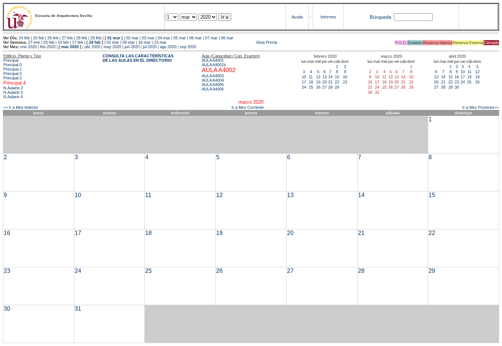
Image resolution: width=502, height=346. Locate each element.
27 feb (67, 38)
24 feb (24, 38)
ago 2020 (168, 46)
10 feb (63, 42)
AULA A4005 (213, 84)
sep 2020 (188, 46)
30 (457, 87)
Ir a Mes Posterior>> (480, 107)
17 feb (77, 42)
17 (304, 82)
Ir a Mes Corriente (248, 107)
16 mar (144, 42)
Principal (10, 60)
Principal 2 (12, 73)
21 (330, 82)
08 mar (227, 38)
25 (311, 87)
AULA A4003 (213, 76)
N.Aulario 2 (13, 88)
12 (318, 77)
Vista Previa (222, 42)
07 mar (211, 38)
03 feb (48, 42)
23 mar (160, 42)
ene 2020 (28, 46)
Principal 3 (12, 78)
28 (330, 87)
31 (78, 309)
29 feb (95, 38)
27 (324, 87)
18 (311, 82)
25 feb (38, 38)
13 (324, 77)
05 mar (179, 38)
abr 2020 (92, 46)
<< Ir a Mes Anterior (20, 107)
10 (304, 77)
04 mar (164, 38)
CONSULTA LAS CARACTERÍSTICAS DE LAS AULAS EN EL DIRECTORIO (138, 58)
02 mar (132, 38)
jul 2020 (150, 46)
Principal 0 (12, 65)
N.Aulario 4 (13, 96)
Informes (328, 17)
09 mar (128, 42)
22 (337, 82)
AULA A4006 (213, 89)
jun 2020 (132, 46)
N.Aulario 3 (13, 92)
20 (324, 82)
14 (330, 77)
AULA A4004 (213, 80)
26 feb (52, 38)
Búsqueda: (381, 17)
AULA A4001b (214, 65)
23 (345, 82)
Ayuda (297, 17)
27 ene (34, 42)
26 (318, 87)
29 (337, 87)
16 (345, 77)
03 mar (148, 38)
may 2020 (112, 46)
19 (318, 82)
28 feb (81, 38)
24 (304, 87)
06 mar (195, 38)
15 (337, 77)
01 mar (113, 38)
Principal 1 (12, 69)
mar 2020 (70, 46)
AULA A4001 (213, 60)
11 (311, 77)
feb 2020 (47, 46)
